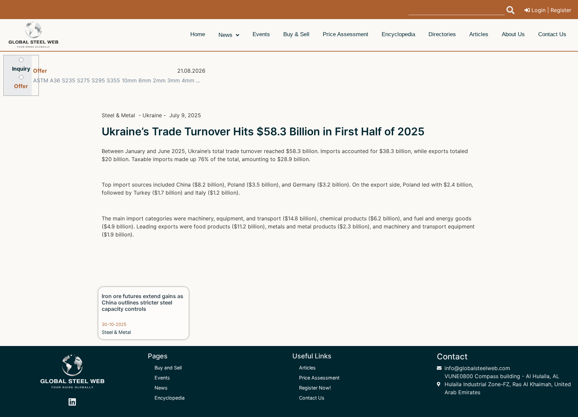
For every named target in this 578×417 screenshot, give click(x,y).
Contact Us (311, 398)
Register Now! (315, 388)
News (161, 388)
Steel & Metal (116, 332)
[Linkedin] (72, 402)
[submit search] (510, 10)
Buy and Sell (168, 367)
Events (162, 377)
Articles (307, 367)
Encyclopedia (170, 398)
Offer (40, 70)
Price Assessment (319, 377)
